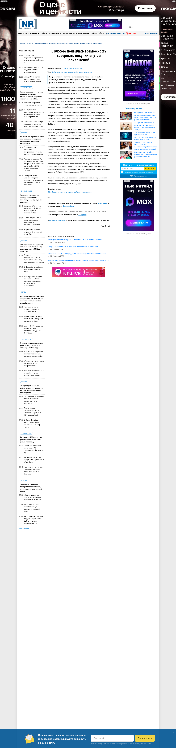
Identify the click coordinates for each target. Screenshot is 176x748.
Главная (22, 43)
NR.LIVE (132, 33)
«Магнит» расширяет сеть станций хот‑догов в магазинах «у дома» (34, 373)
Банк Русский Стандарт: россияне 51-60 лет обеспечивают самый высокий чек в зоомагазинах (33, 281)
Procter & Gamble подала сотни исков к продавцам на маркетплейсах (33, 318)
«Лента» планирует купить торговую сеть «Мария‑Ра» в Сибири (32, 497)
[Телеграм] (127, 20)
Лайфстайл (97, 33)
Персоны (83, 33)
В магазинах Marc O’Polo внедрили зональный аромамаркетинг (33, 69)
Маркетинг (55, 33)
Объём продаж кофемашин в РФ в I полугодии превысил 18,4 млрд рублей (32, 411)
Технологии (70, 33)
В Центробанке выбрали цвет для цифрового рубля (33, 269)
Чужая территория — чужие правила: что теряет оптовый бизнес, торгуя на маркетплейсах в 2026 (31, 95)
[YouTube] (145, 20)
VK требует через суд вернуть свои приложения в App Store (34, 459)
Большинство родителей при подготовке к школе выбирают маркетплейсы (33, 354)
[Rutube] (149, 20)
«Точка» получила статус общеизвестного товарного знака (34, 363)
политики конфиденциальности (139, 744)
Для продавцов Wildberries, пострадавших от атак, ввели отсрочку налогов (33, 150)
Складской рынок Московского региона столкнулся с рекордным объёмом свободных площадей (33, 180)
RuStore (54, 72)
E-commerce (26, 88)
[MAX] (136, 20)
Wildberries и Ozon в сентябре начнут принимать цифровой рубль (32, 508)
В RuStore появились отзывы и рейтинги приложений (70, 192)
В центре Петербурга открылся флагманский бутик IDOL (33, 232)
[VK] (132, 20)
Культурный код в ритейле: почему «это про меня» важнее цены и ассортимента (145, 154)
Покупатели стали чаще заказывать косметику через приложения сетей (33, 124)
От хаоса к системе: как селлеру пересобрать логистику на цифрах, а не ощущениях (31, 198)
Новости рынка (40, 43)
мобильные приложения (83, 72)
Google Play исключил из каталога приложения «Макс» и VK (73, 247)
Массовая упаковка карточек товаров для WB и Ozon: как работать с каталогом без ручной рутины (32, 299)
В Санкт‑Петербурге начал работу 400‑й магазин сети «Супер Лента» (32, 423)
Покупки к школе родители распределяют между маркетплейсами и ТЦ (34, 59)
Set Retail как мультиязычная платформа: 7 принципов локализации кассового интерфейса (32, 140)
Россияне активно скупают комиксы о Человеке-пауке (31, 309)
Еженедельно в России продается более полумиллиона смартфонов (77, 253)
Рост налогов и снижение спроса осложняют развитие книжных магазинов (34, 399)
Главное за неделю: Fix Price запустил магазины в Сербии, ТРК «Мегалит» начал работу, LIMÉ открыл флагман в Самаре (34, 165)
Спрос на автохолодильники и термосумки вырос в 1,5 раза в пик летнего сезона (34, 258)
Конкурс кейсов (116, 33)
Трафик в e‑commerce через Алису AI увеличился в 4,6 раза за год (33, 449)
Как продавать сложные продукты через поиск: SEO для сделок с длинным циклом (33, 519)
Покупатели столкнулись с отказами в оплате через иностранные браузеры (33, 470)
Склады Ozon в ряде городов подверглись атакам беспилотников (32, 79)
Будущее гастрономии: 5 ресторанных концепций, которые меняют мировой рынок (31, 487)
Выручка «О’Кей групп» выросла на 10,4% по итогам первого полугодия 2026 (33, 209)
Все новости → (25, 529)
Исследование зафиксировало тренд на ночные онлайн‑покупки (75, 240)
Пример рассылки (140, 176)
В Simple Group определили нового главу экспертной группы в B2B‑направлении (34, 113)
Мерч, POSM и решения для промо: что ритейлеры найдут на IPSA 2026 (33, 329)
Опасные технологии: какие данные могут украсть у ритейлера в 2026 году (31, 345)
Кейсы (44, 33)
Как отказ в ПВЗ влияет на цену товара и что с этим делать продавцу (31, 439)
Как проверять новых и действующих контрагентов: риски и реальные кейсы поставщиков (31, 389)
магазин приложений (66, 72)
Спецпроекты (150, 33)
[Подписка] (154, 20)
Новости (23, 33)
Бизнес (34, 33)
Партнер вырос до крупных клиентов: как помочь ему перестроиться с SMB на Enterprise (31, 248)
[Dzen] (141, 20)
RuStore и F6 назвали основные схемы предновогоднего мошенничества (79, 260)
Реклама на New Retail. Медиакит (138, 104)
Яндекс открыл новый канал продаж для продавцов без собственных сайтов (32, 221)
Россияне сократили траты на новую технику (33, 104)
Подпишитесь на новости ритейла (138, 165)
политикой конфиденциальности (142, 172)
